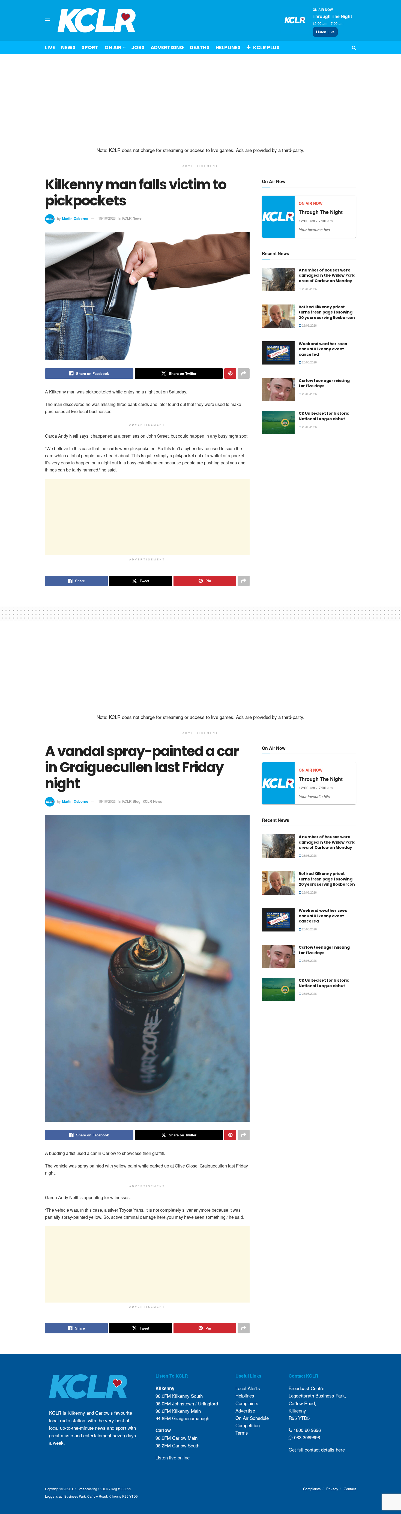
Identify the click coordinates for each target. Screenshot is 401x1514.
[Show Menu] (47, 20)
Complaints (246, 1403)
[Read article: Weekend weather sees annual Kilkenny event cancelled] (278, 353)
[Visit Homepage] (97, 20)
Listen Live (325, 31)
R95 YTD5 (299, 1417)
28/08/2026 (309, 288)
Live (50, 47)
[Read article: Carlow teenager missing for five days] (278, 390)
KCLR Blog (131, 801)
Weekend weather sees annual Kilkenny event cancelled (323, 349)
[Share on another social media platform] (244, 373)
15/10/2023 (107, 218)
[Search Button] (354, 47)
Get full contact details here (317, 1449)
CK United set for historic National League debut (324, 416)
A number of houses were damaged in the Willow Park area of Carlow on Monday (327, 275)
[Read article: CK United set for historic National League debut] (278, 422)
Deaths (200, 47)
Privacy (332, 1488)
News (68, 47)
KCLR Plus (266, 47)
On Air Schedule (252, 1417)
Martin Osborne (75, 218)
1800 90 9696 (306, 1429)
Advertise (245, 1410)
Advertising (167, 47)
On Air (112, 47)
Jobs (138, 47)
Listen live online (172, 1457)
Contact (350, 1488)
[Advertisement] (200, 100)
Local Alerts (247, 1388)
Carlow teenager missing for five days (324, 383)
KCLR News (132, 218)
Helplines (228, 47)
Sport (90, 47)
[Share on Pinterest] (230, 373)
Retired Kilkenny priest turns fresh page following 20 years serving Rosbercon (327, 312)
